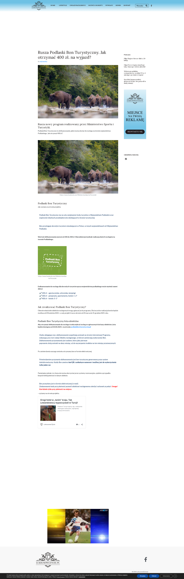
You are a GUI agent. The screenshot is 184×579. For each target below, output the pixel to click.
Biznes (118, 5)
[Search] (147, 5)
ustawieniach (82, 577)
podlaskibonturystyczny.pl (81, 327)
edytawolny (43, 61)
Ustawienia (166, 576)
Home (53, 5)
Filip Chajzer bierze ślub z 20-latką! (135, 59)
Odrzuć (154, 576)
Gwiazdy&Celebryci (78, 5)
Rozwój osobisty (95, 5)
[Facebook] (126, 159)
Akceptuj (142, 576)
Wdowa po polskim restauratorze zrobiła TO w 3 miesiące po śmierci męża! (135, 73)
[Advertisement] (92, 25)
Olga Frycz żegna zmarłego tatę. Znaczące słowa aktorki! (134, 66)
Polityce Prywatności (60, 577)
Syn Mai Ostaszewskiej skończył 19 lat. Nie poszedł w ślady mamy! (135, 81)
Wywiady (109, 5)
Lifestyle (63, 5)
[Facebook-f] (151, 6)
